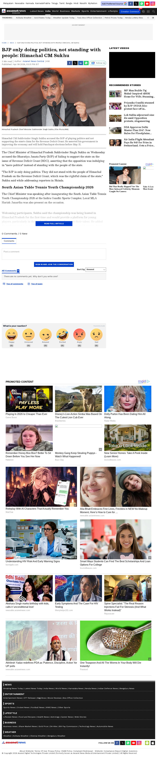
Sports (85, 11)
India (47, 11)
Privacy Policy (54, 751)
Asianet (14, 742)
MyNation (92, 3)
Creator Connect (130, 11)
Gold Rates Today (42, 18)
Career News (67, 717)
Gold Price (43, 726)
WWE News (51, 707)
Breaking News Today (13, 688)
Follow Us (100, 63)
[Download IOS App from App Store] (152, 743)
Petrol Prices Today (114, 18)
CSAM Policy (66, 751)
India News (49, 688)
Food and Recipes (27, 717)
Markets (75, 11)
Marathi (83, 3)
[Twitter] (136, 4)
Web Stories (80, 717)
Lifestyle (113, 11)
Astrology (55, 717)
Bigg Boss (41, 698)
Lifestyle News (10, 717)
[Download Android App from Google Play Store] (147, 743)
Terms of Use (40, 751)
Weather (7, 736)
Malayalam (8, 3)
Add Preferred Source (112, 4)
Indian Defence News (108, 688)
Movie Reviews (54, 698)
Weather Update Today (64, 18)
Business (65, 11)
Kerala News (91, 688)
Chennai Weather (38, 736)
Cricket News (23, 707)
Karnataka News (76, 688)
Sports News (9, 707)
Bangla (69, 3)
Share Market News (28, 726)
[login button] (144, 11)
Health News (43, 717)
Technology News (87, 726)
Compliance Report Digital (116, 751)
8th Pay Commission (68, 726)
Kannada (30, 3)
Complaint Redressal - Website (88, 751)
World (55, 11)
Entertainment (98, 11)
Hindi (75, 3)
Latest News (37, 11)
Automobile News (105, 726)
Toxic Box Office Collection (89, 18)
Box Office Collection (73, 698)
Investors (133, 751)
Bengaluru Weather (56, 736)
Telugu (54, 3)
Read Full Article (54, 224)
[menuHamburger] (148, 11)
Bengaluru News (127, 688)
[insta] (152, 4)
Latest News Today (33, 688)
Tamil (62, 3)
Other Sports (64, 707)
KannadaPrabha (42, 3)
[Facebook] (130, 4)
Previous (148, 17)
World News (61, 688)
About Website (27, 751)
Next (153, 17)
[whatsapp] (141, 4)
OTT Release (30, 698)
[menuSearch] (153, 11)
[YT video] (147, 4)
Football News (37, 707)
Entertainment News (12, 698)
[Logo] (15, 11)
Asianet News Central (33, 61)
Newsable (19, 3)
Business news (10, 726)
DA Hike (53, 726)
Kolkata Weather (24, 18)
